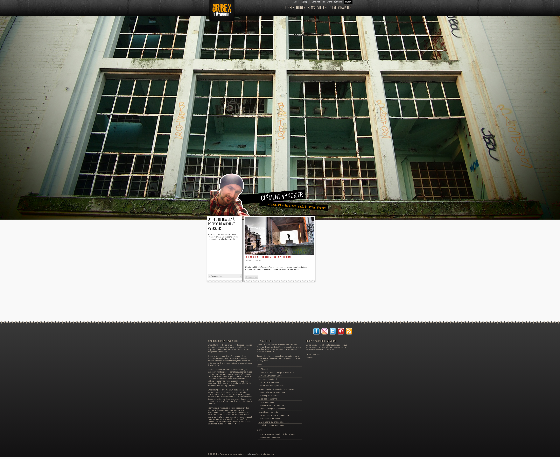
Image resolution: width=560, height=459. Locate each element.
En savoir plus (251, 277)
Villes (321, 7)
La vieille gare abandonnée (270, 395)
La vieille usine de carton (269, 412)
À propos (305, 2)
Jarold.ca (309, 357)
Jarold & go (250, 454)
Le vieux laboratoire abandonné (272, 392)
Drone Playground (334, 2)
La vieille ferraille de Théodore (271, 405)
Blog (311, 7)
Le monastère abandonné (269, 437)
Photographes (340, 7)
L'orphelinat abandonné (269, 382)
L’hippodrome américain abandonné (274, 415)
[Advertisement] (280, 293)
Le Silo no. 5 (263, 369)
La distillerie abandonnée (269, 418)
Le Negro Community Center (270, 376)
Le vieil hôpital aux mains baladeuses (274, 422)
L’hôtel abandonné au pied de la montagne (276, 389)
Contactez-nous (318, 2)
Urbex (289, 7)
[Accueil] (221, 12)
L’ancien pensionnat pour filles (271, 385)
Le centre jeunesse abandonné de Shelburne (277, 434)
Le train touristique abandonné (271, 425)
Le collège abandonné (268, 399)
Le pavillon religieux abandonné (272, 409)
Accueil (296, 2)
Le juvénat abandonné (268, 379)
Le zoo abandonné (266, 402)
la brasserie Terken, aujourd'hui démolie (270, 257)
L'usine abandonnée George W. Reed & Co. (276, 372)
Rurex (300, 7)
